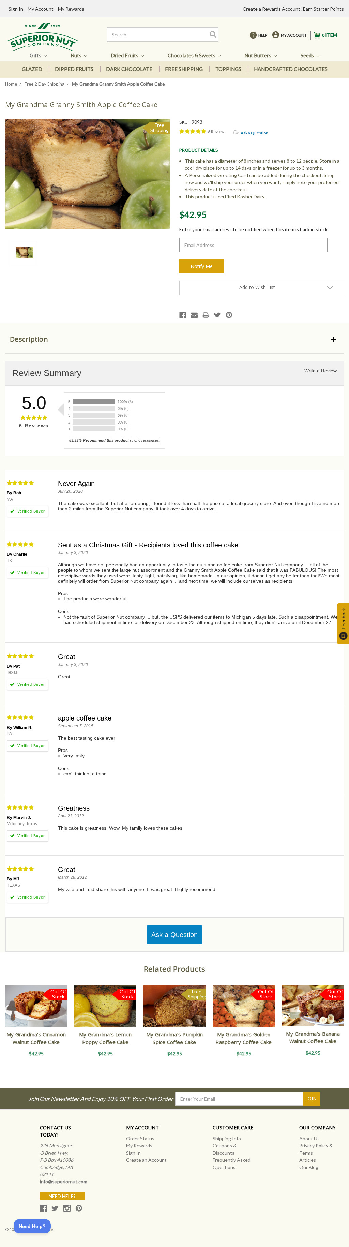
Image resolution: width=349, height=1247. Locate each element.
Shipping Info (227, 1138)
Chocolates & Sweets (192, 55)
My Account (41, 9)
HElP (262, 35)
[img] (193, 132)
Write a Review (320, 370)
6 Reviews (217, 131)
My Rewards (71, 9)
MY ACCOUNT (294, 35)
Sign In (16, 9)
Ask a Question (254, 132)
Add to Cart (174, 1012)
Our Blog (308, 1167)
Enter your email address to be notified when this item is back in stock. (254, 229)
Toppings (228, 69)
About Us (309, 1138)
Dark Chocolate (129, 69)
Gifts (36, 55)
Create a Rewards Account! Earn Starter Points (293, 9)
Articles (307, 1160)
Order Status (140, 1138)
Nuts (76, 55)
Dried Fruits (125, 55)
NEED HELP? (62, 1196)
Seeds (308, 55)
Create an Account (146, 1160)
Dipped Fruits (74, 69)
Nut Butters (258, 55)
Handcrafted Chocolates (291, 69)
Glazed (32, 69)
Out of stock (36, 1012)
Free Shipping (184, 69)
